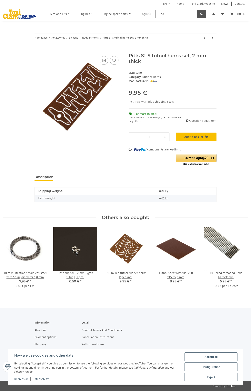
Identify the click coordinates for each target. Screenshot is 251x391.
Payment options (45, 337)
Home (180, 4)
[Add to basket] (38, 51)
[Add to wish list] (114, 60)
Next (241, 260)
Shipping (40, 344)
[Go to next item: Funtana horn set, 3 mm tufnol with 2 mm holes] (212, 37)
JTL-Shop (230, 386)
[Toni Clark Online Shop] (19, 14)
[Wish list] (222, 14)
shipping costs (164, 101)
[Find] (201, 14)
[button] (213, 14)
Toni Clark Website (202, 4)
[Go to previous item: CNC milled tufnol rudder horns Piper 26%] (204, 37)
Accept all (211, 356)
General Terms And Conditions (102, 330)
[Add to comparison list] (104, 60)
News (224, 4)
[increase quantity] (165, 137)
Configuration (211, 367)
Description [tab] (44, 177)
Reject (211, 377)
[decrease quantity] (133, 137)
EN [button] (165, 4)
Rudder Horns (151, 77)
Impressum (21, 379)
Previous (9, 260)
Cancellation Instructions (98, 337)
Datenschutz (41, 379)
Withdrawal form (93, 344)
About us (40, 330)
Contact (240, 4)
